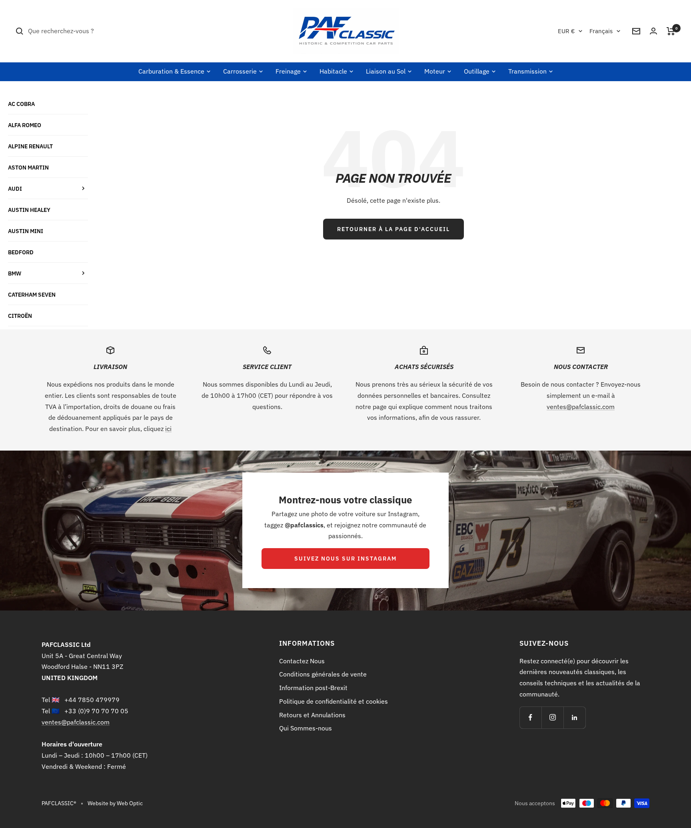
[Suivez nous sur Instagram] (552, 717)
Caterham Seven (32, 294)
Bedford (21, 252)
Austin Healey (29, 209)
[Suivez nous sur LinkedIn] (574, 717)
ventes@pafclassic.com (581, 407)
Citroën (20, 315)
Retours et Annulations (312, 715)
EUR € (566, 31)
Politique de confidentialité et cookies (333, 701)
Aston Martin (28, 167)
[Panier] (671, 31)
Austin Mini (25, 231)
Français (601, 31)
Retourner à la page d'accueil (393, 229)
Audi (15, 188)
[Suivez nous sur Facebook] (530, 717)
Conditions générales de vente (323, 674)
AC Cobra (21, 104)
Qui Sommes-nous (305, 728)
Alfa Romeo (24, 125)
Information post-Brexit (313, 688)
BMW (14, 273)
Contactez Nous (302, 661)
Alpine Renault (30, 146)
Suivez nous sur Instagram (345, 558)
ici (168, 429)
